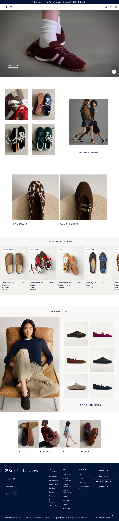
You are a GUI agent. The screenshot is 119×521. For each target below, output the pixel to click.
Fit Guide (66, 496)
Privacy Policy (38, 518)
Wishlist (82, 478)
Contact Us (103, 487)
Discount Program (52, 501)
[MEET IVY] (59, 43)
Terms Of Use (50, 518)
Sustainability (54, 480)
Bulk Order (83, 482)
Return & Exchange (103, 481)
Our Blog (52, 488)
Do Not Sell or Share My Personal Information (73, 518)
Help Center (67, 474)
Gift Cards (66, 500)
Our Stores (53, 476)
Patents (28, 518)
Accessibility (67, 508)
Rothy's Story (54, 484)
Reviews (52, 496)
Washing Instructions (67, 491)
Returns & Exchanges (67, 479)
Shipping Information (67, 485)
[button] (106, 7)
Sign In (81, 474)
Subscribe (9, 486)
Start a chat (103, 471)
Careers (51, 492)
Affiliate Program (55, 506)
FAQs (65, 504)
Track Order (103, 476)
